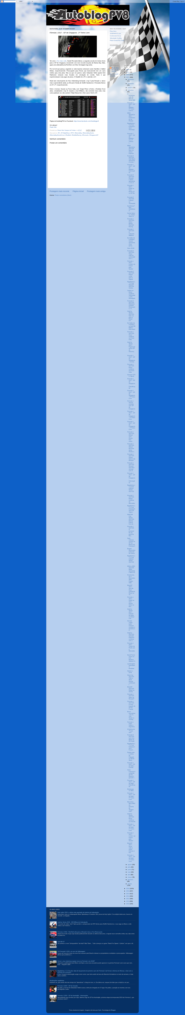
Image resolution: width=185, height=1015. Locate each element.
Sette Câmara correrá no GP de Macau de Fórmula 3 (131, 542)
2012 (128, 898)
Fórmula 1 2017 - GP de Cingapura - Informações (131, 478)
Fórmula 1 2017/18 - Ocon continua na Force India (131, 335)
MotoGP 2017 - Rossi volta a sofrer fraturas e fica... (131, 847)
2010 (128, 903)
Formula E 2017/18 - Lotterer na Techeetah (131, 200)
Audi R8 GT (61, 941)
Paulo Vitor (53, 127)
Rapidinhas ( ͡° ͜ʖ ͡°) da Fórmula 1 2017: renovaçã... (131, 127)
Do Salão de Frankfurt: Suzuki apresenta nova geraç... (131, 241)
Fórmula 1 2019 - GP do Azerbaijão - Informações (73, 995)
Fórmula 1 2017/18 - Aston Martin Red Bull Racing (131, 222)
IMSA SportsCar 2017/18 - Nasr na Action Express (131, 149)
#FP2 (72, 133)
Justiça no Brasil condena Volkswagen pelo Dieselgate (131, 294)
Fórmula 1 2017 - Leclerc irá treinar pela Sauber (131, 265)
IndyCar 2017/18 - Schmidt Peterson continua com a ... (131, 636)
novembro (131, 83)
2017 (128, 77)
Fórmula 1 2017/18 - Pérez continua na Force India (131, 368)
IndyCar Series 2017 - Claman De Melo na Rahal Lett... (130, 613)
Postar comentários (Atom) (63, 195)
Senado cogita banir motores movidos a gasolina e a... (131, 625)
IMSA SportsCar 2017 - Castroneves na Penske (131, 117)
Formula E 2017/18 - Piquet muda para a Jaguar (131, 275)
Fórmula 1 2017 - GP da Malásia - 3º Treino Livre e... (131, 106)
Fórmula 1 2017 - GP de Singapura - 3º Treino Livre (131, 394)
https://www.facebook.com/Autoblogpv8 (86, 121)
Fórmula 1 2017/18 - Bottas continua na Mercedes (131, 499)
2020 (128, 69)
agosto (130, 864)
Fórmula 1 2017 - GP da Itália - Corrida (131, 765)
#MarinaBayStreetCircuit (57, 135)
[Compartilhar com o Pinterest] (94, 130)
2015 (128, 891)
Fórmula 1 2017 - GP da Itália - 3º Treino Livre (131, 796)
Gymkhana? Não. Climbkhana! (131, 208)
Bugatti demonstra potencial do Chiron (131, 551)
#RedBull (68, 135)
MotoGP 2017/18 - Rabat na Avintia (131, 689)
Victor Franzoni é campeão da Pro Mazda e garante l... (131, 773)
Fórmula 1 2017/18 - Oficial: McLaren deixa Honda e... (131, 447)
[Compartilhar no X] (91, 130)
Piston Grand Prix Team (117, 40)
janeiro (130, 884)
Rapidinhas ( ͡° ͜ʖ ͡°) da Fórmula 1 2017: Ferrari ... (131, 747)
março (130, 877)
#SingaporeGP (93, 135)
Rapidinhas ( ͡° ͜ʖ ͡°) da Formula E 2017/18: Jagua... (131, 509)
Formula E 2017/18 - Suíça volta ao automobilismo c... (131, 254)
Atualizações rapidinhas (57, 980)
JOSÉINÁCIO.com (115, 33)
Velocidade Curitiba (116, 38)
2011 (128, 901)
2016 (128, 888)
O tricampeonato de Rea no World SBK (131, 97)
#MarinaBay (78, 133)
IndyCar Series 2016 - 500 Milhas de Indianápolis (73, 922)
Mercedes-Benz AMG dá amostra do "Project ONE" (131, 806)
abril (129, 874)
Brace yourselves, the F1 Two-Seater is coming (131, 715)
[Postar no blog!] (89, 130)
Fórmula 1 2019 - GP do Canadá (68, 986)
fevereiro (130, 879)
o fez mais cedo (61, 61)
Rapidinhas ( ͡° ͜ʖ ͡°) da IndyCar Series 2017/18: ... (131, 489)
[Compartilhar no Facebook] (92, 130)
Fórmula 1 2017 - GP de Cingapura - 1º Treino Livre (131, 425)
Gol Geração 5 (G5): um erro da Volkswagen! (71, 951)
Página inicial (78, 191)
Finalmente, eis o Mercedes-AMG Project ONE (131, 579)
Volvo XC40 (130, 248)
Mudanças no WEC (130, 789)
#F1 (59, 133)
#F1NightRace (65, 133)
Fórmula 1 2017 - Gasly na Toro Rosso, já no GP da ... (131, 190)
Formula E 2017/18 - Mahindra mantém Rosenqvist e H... (131, 304)
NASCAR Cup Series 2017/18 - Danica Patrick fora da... (131, 519)
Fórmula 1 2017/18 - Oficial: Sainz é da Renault (131, 457)
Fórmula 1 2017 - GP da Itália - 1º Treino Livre (131, 858)
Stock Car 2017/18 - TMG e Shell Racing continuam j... (131, 679)
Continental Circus (115, 36)
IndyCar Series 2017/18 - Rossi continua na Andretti (131, 817)
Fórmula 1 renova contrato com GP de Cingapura (131, 405)
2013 (128, 896)
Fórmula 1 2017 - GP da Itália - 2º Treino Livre (131, 827)
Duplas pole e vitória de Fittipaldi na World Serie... (131, 756)
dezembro (131, 79)
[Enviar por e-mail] (87, 130)
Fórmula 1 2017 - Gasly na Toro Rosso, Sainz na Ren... (130, 601)
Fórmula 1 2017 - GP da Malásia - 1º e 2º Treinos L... (131, 138)
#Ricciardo (85, 135)
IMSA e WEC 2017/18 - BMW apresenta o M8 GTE (131, 569)
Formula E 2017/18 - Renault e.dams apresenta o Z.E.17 (131, 178)
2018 (128, 74)
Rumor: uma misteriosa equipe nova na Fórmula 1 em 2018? (76, 961)
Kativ (99, 1010)
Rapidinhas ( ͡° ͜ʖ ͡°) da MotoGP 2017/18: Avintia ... (131, 285)
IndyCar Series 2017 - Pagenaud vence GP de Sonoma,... (131, 347)
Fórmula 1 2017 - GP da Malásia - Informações (131, 168)
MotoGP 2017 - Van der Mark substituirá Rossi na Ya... (131, 590)
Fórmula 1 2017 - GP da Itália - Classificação (131, 783)
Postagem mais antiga (96, 191)
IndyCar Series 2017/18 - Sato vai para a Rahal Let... (131, 315)
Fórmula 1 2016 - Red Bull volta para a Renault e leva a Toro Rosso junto (80, 932)
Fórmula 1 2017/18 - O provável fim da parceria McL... (131, 531)
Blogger (113, 1010)
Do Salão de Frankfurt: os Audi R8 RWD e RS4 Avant (131, 326)
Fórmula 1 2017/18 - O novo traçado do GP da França (131, 705)
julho (129, 867)
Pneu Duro (113, 31)
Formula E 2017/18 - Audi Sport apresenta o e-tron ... (131, 159)
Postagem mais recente (59, 191)
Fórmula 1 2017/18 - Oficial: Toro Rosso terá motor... (131, 436)
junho (130, 869)
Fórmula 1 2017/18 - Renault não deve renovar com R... (131, 466)
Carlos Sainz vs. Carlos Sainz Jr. (131, 214)
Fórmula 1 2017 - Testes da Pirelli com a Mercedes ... (131, 647)
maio (129, 872)
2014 (128, 893)
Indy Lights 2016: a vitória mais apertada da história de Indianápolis (78, 912)
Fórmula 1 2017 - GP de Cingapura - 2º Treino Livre (131, 415)
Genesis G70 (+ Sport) (131, 375)
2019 (128, 72)
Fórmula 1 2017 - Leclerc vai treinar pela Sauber (131, 836)
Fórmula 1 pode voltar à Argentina (131, 724)
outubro (130, 87)
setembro (131, 90)
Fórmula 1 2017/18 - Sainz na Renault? (131, 696)
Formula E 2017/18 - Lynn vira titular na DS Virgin (131, 738)
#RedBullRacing (76, 135)
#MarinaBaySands (88, 133)
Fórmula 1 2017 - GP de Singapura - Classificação (131, 383)
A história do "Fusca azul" (131, 730)
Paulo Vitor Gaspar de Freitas (115, 69)
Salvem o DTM (130, 671)
